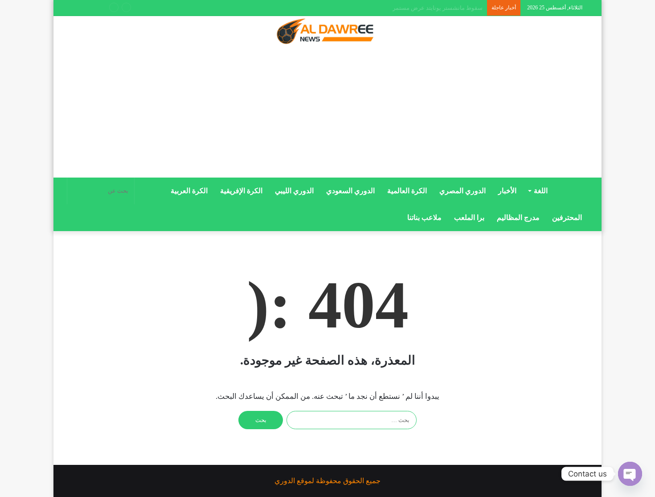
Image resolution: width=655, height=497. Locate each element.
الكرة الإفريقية (241, 191)
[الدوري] (327, 32)
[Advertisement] (327, 114)
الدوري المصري (462, 191)
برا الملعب (469, 217)
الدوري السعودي (350, 191)
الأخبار (507, 191)
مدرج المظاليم (518, 217)
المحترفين (567, 217)
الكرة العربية (189, 191)
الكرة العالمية (407, 191)
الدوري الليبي (294, 191)
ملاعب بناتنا (424, 217)
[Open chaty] (630, 474)
